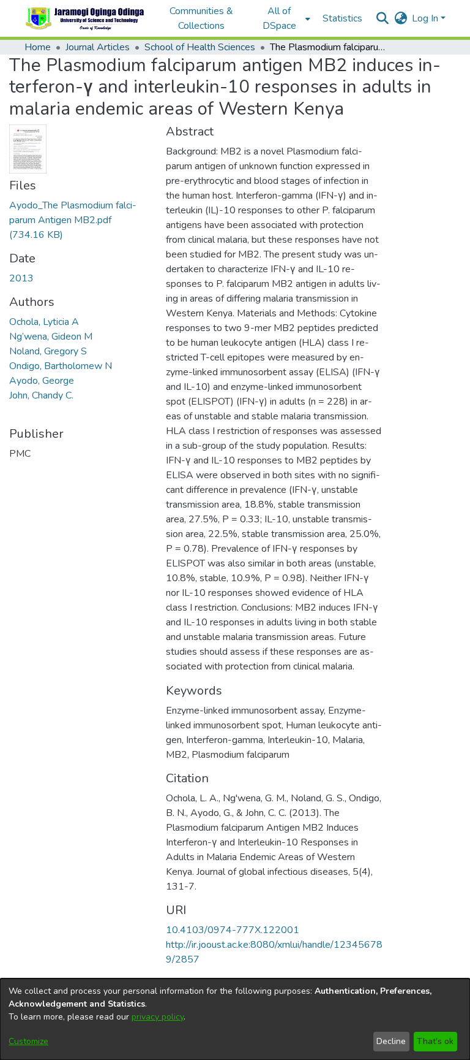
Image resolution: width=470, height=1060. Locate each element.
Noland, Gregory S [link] (48, 351)
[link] (72, 220)
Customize (28, 1041)
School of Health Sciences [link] (199, 47)
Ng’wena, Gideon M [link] (50, 336)
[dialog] (235, 1019)
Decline (391, 1041)
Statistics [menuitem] (342, 18)
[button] (85, 18)
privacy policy (158, 1017)
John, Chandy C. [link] (41, 395)
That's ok (435, 1041)
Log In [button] (426, 18)
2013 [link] (21, 278)
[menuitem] (283, 18)
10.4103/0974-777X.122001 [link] (232, 930)
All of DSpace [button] (279, 18)
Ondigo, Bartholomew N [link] (60, 366)
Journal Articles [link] (97, 47)
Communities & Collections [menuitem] (201, 18)
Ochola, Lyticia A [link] (44, 322)
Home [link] (37, 47)
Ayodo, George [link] (41, 380)
